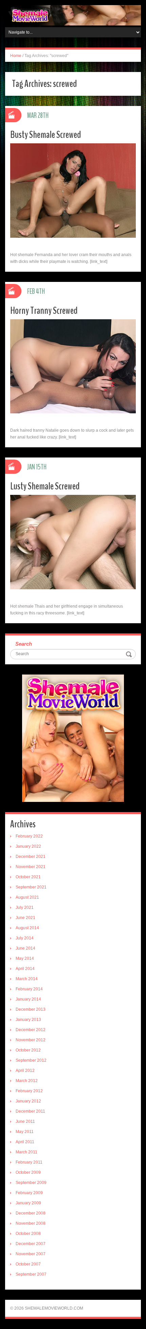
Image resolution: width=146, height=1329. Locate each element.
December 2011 (30, 1111)
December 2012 (30, 1029)
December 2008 (30, 1213)
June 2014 (25, 948)
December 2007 (30, 1243)
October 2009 (28, 1172)
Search (23, 644)
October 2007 (28, 1264)
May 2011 (25, 1131)
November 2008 (30, 1223)
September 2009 (31, 1182)
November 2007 (30, 1254)
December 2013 (30, 1009)
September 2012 (31, 1060)
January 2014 (28, 999)
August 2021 (27, 897)
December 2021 (30, 856)
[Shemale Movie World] (73, 15)
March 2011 (26, 1152)
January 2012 (28, 1101)
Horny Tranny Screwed (44, 311)
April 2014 (25, 968)
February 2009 (29, 1192)
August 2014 (27, 928)
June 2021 (25, 917)
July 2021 (25, 907)
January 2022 (28, 846)
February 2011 (29, 1162)
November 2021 (30, 866)
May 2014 (25, 958)
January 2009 (28, 1203)
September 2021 (31, 887)
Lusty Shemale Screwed (45, 486)
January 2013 (28, 1019)
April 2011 (25, 1141)
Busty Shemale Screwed (45, 135)
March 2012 (27, 1080)
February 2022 (29, 836)
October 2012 (28, 1050)
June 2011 (25, 1121)
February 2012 (29, 1091)
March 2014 (27, 978)
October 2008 (28, 1233)
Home (15, 55)
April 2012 (25, 1070)
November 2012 (30, 1040)
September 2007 (31, 1274)
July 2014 (25, 938)
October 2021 (28, 877)
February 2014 (29, 989)
